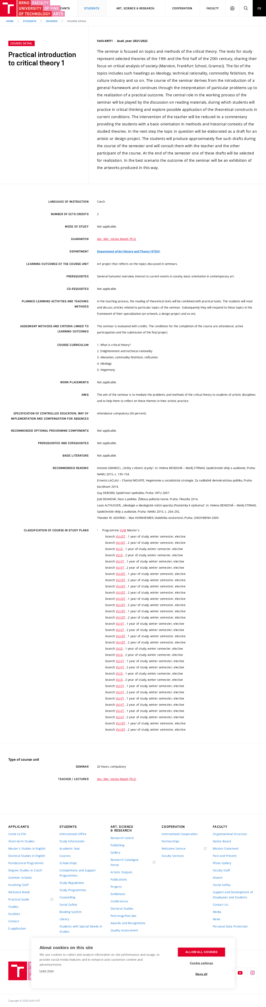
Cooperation (182, 8)
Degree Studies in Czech (25, 870)
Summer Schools (20, 878)
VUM (123, 530)
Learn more (46, 971)
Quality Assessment (124, 930)
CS (259, 8)
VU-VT (120, 561)
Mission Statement (226, 848)
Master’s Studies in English (27, 848)
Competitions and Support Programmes (77, 872)
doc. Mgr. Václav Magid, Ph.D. (116, 239)
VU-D (119, 549)
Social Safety (68, 905)
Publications (119, 879)
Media (217, 912)
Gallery (115, 852)
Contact (13, 921)
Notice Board (222, 841)
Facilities (14, 914)
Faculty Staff (221, 870)
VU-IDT (121, 536)
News (216, 919)
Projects (116, 887)
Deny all (201, 974)
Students (91, 8)
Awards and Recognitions (128, 923)
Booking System (70, 912)
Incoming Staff (18, 885)
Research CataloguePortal (124, 862)
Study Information (72, 841)
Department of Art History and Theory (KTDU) (128, 251)
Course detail (76, 21)
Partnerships (170, 841)
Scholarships (68, 863)
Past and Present (224, 856)
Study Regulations (71, 883)
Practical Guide (18, 899)
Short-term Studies (21, 841)
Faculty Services (173, 856)
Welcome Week (19, 892)
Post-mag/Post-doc (124, 916)
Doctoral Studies (122, 908)
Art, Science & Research (135, 8)
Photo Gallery (222, 863)
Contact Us (220, 905)
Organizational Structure (230, 834)
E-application (17, 928)
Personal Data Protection (230, 926)
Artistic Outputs (121, 872)
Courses (52, 21)
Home (10, 21)
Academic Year (69, 848)
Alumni (217, 878)
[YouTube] (240, 973)
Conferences (119, 901)
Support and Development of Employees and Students (233, 894)
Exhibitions (118, 894)
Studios (13, 907)
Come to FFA (17, 834)
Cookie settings (201, 963)
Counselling (67, 897)
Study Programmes (72, 890)
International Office (73, 834)
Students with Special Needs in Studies (80, 928)
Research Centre (122, 838)
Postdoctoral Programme (25, 863)
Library (64, 919)
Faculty (213, 8)
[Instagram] (252, 973)
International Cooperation (179, 834)
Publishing (117, 845)
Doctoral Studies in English (26, 856)
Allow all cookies (201, 952)
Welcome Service (174, 848)
